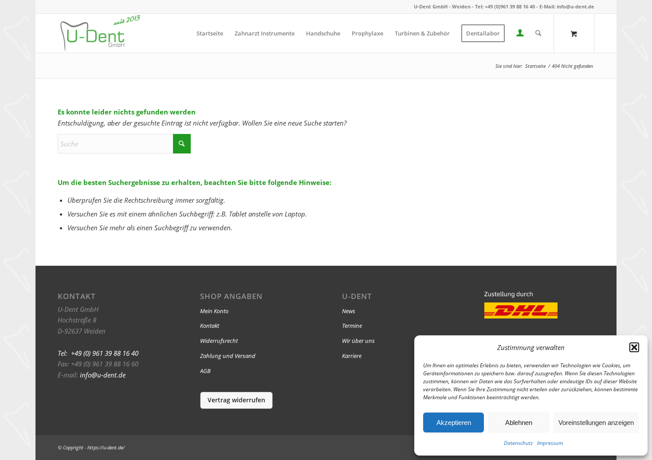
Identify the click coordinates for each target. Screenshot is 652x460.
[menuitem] (210, 33)
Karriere (351, 356)
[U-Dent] (100, 33)
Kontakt (209, 326)
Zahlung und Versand (227, 356)
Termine (352, 326)
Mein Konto (214, 311)
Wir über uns (358, 341)
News (348, 311)
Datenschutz (518, 443)
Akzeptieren (453, 422)
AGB (205, 371)
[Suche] (538, 33)
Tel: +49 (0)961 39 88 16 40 (505, 6)
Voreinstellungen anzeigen (596, 422)
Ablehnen (518, 422)
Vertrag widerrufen (236, 400)
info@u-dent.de (575, 6)
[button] (634, 347)
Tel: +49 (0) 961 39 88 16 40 (98, 353)
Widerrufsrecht (219, 341)
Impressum (550, 443)
